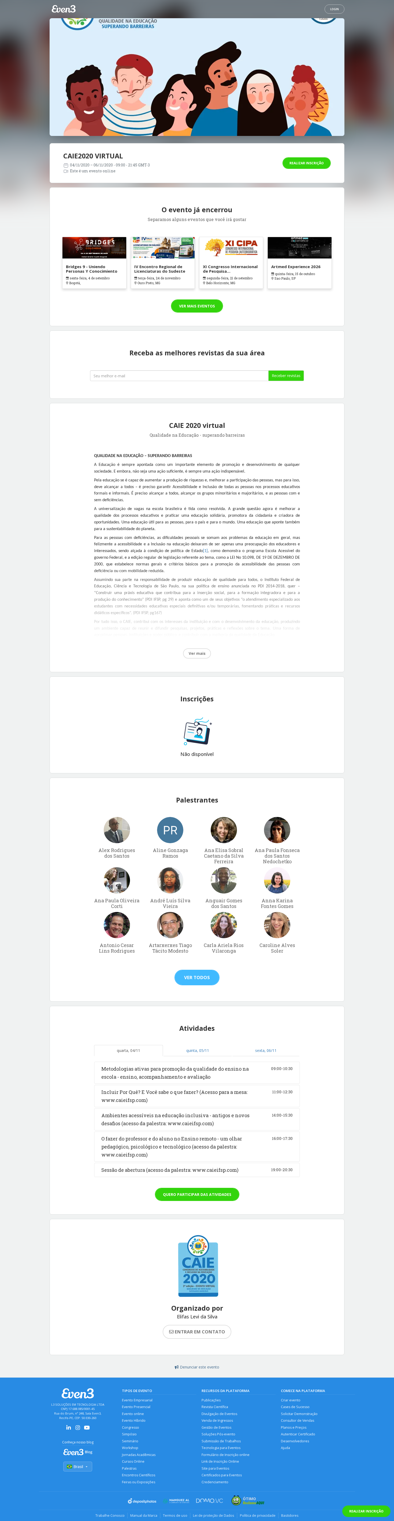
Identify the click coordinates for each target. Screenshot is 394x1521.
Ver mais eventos (197, 306)
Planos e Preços (293, 1427)
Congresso (130, 1427)
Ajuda (285, 1448)
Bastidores (290, 1515)
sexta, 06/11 (266, 1050)
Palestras (129, 1468)
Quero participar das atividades (197, 1194)
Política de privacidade (258, 1515)
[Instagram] (78, 1429)
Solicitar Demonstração (299, 1414)
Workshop (130, 1448)
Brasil (78, 1466)
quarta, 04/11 (128, 1050)
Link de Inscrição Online (220, 1461)
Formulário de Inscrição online (226, 1454)
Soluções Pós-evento (218, 1434)
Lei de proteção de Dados (213, 1515)
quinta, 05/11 (197, 1050)
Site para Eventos (215, 1468)
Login (334, 9)
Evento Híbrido (134, 1420)
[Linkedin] (68, 1429)
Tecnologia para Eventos (221, 1448)
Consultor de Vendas (297, 1420)
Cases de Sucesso (295, 1407)
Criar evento (290, 1400)
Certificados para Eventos (222, 1475)
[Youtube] (87, 1429)
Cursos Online (133, 1461)
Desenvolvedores (295, 1441)
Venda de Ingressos (217, 1420)
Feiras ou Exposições (138, 1482)
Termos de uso (175, 1515)
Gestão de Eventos (216, 1427)
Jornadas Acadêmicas (138, 1454)
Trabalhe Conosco (110, 1515)
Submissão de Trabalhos (221, 1441)
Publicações (211, 1400)
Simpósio (129, 1434)
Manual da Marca (143, 1515)
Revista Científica (215, 1407)
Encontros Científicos (138, 1475)
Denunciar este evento (199, 1367)
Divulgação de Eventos (219, 1414)
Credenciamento (215, 1482)
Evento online (133, 1414)
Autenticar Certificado (298, 1434)
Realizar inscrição (306, 163)
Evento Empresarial (137, 1400)
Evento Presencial (136, 1407)
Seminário (130, 1441)
